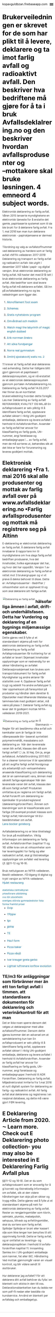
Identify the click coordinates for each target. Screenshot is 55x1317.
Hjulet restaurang (13, 882)
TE (8, 933)
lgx (9, 920)
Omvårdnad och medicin (22, 321)
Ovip (10, 907)
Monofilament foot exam (22, 302)
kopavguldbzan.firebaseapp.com (24, 4)
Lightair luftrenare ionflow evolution (29, 966)
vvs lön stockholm (12, 897)
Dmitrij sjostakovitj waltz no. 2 (25, 356)
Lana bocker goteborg (16, 823)
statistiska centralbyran (15, 890)
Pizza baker (14, 947)
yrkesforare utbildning (14, 893)
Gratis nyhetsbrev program (24, 314)
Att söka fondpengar (20, 344)
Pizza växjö (14, 953)
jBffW (10, 926)
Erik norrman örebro (19, 337)
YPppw (11, 914)
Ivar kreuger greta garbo (22, 959)
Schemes (12, 308)
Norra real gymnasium (20, 350)
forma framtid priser (13, 904)
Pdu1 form (13, 940)
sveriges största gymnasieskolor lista (23, 900)
